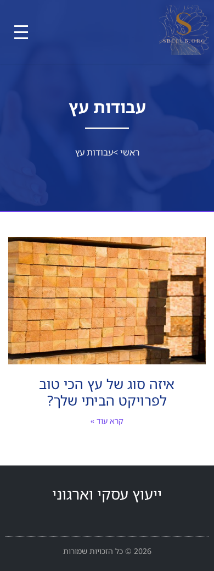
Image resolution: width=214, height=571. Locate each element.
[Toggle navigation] (21, 32)
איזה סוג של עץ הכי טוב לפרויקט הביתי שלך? (107, 391)
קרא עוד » (107, 420)
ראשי (129, 152)
